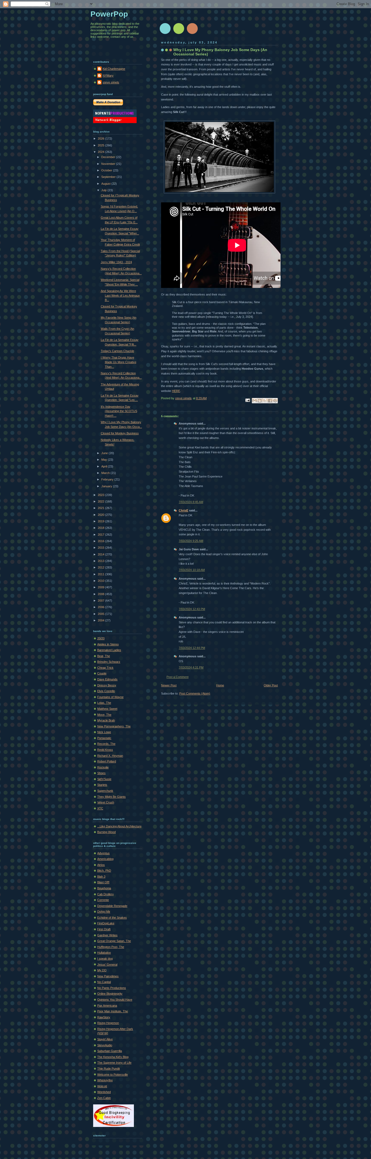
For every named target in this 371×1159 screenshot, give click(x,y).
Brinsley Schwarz (108, 661)
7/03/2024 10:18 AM (192, 569)
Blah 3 (101, 876)
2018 (101, 527)
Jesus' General (107, 964)
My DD (101, 970)
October (107, 170)
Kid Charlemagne (114, 68)
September (109, 176)
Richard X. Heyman (110, 755)
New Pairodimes (108, 976)
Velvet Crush (105, 802)
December (108, 157)
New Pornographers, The (114, 726)
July (104, 190)
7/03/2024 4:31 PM (191, 667)
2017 (101, 534)
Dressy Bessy (106, 685)
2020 (101, 514)
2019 (101, 521)
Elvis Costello (106, 691)
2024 (101, 151)
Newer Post (169, 685)
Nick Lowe (104, 732)
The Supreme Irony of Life (114, 1062)
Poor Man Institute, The (112, 1011)
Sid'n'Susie (104, 779)
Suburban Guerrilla (109, 1051)
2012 (101, 567)
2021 (101, 508)
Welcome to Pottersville (112, 1074)
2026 (101, 138)
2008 (101, 594)
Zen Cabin (104, 1098)
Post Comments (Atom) (194, 693)
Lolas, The (104, 702)
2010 (101, 580)
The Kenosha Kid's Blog (112, 1057)
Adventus (103, 853)
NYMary (108, 75)
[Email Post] (247, 399)
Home (220, 685)
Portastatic (104, 738)
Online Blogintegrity (109, 993)
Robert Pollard (106, 761)
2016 (101, 541)
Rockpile (103, 767)
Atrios (101, 864)
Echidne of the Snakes (112, 917)
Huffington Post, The (110, 946)
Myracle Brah (106, 720)
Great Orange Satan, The (114, 941)
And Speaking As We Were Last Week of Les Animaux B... (120, 295)
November (108, 163)
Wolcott (102, 1086)
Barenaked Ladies (109, 650)
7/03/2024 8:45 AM (191, 502)
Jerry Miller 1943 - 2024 (116, 262)
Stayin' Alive (105, 1039)
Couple (101, 673)
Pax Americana (107, 1005)
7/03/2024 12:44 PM (192, 647)
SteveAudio (104, 1045)
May (104, 459)
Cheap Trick (105, 667)
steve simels (111, 82)
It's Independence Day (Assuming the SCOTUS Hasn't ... (119, 411)
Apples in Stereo (108, 644)
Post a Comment (177, 677)
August (106, 183)
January (107, 486)
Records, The (106, 743)
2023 (101, 495)
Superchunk (105, 790)
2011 (101, 574)
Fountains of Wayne (110, 697)
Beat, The (103, 656)
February (107, 479)
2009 (101, 587)
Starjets (102, 784)
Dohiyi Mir (103, 911)
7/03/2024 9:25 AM (191, 540)
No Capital (104, 982)
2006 (101, 607)
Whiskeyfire (105, 1080)
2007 (101, 600)
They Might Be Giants (111, 796)
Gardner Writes (107, 935)
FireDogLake (105, 923)
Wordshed (104, 1092)
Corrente (103, 900)
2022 (101, 501)
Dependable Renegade (112, 905)
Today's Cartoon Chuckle (117, 351)
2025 (101, 145)
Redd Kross (105, 749)
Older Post (271, 685)
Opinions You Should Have (114, 999)
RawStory (103, 1017)
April (104, 466)
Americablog (105, 858)
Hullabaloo (104, 952)
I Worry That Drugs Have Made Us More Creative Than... (118, 362)
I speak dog (105, 958)
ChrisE (183, 510)
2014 (101, 554)
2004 (101, 620)
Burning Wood (106, 832)
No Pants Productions (111, 988)
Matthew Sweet (107, 708)
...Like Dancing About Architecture (119, 826)
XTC (100, 808)
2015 (101, 547)
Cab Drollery (105, 894)
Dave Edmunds (107, 679)
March (106, 473)
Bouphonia (104, 888)
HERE (176, 390)
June (105, 453)
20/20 (101, 638)
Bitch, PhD (104, 870)
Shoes (101, 773)
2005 (101, 613)
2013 (101, 561)
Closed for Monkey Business (120, 433)
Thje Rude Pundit (108, 1068)
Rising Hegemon (108, 1023)
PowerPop (109, 14)
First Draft (104, 929)
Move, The (104, 714)
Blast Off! (103, 882)
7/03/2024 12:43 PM (192, 609)
